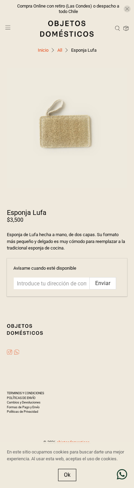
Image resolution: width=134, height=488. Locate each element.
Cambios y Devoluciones (24, 402)
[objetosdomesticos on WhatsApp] (17, 352)
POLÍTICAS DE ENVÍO (21, 398)
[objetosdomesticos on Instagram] (9, 352)
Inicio (43, 50)
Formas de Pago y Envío (23, 407)
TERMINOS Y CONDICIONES (25, 393)
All (59, 50)
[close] (127, 8)
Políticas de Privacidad (22, 411)
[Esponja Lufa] (67, 128)
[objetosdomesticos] (67, 28)
